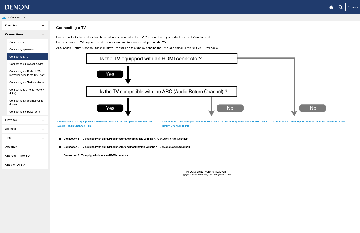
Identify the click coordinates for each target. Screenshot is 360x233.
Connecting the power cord (24, 111)
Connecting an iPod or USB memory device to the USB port (26, 73)
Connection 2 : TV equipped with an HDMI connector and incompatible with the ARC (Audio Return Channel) (127, 147)
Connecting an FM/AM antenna (27, 82)
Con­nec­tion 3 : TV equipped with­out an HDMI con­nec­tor (309, 121)
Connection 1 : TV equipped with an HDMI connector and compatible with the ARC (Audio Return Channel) (126, 138)
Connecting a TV (18, 56)
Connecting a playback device (26, 64)
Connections (16, 42)
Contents (353, 7)
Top (4, 17)
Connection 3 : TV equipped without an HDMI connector (96, 155)
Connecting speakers (21, 49)
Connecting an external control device (26, 102)
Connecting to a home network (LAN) (26, 91)
